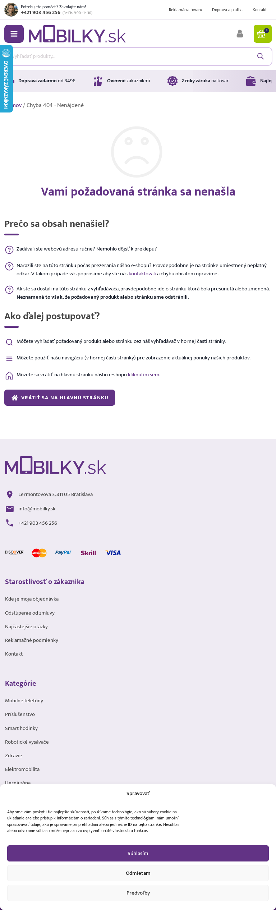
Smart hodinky (21, 728)
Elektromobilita (22, 769)
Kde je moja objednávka (32, 599)
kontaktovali (142, 273)
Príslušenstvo (20, 714)
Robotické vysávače (27, 742)
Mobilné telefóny (24, 700)
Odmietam (138, 873)
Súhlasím (138, 853)
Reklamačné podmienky (31, 640)
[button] (14, 34)
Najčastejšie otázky (26, 626)
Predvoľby (138, 892)
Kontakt (260, 9)
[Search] (260, 56)
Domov (13, 105)
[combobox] (138, 56)
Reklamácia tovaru (185, 9)
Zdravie (13, 755)
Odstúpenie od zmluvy (30, 613)
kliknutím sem (143, 374)
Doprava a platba (227, 9)
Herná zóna (18, 783)
